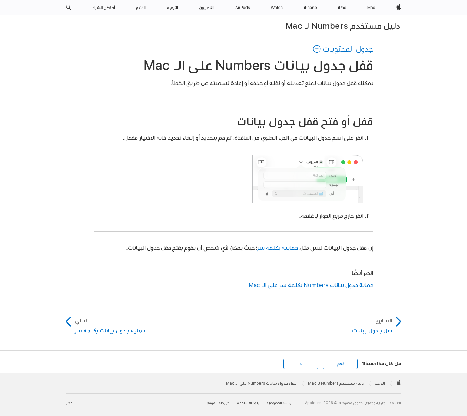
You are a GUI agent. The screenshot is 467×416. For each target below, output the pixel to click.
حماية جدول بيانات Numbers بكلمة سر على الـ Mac (311, 285)
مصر (69, 403)
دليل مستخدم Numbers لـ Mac (342, 25)
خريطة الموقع (218, 403)
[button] (68, 7)
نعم (340, 364)
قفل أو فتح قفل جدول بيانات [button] (305, 121)
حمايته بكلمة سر (277, 247)
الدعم (380, 383)
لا (301, 364)
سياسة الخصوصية (281, 403)
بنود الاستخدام (248, 403)
